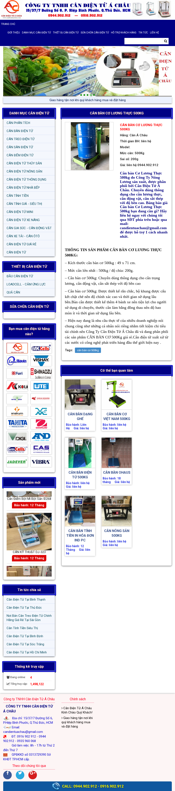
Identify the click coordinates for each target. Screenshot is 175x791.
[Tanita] (17, 425)
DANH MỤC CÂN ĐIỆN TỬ (29, 113)
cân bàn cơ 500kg (88, 350)
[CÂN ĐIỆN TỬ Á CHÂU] (87, 10)
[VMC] (41, 412)
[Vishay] (41, 361)
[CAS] (41, 450)
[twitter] (20, 775)
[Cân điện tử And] (41, 437)
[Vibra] (41, 463)
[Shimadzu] (41, 374)
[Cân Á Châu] (17, 349)
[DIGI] (17, 437)
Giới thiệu (13, 32)
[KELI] (17, 387)
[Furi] (17, 374)
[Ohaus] (41, 425)
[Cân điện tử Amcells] (17, 450)
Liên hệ (154, 32)
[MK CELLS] (41, 349)
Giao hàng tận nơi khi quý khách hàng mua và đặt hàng (88, 100)
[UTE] (41, 387)
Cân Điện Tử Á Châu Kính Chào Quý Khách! (76, 710)
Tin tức (143, 32)
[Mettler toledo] (17, 399)
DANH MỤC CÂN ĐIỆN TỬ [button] (36, 32)
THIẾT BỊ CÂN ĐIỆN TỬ (29, 267)
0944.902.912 (85, 786)
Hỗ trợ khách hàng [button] (123, 32)
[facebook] (7, 775)
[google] (32, 775)
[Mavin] (17, 361)
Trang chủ (8, 24)
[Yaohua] (41, 399)
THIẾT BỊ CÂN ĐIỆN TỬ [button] (66, 32)
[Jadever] (17, 463)
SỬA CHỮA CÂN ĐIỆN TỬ (95, 32)
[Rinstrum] (17, 412)
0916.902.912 (112, 786)
